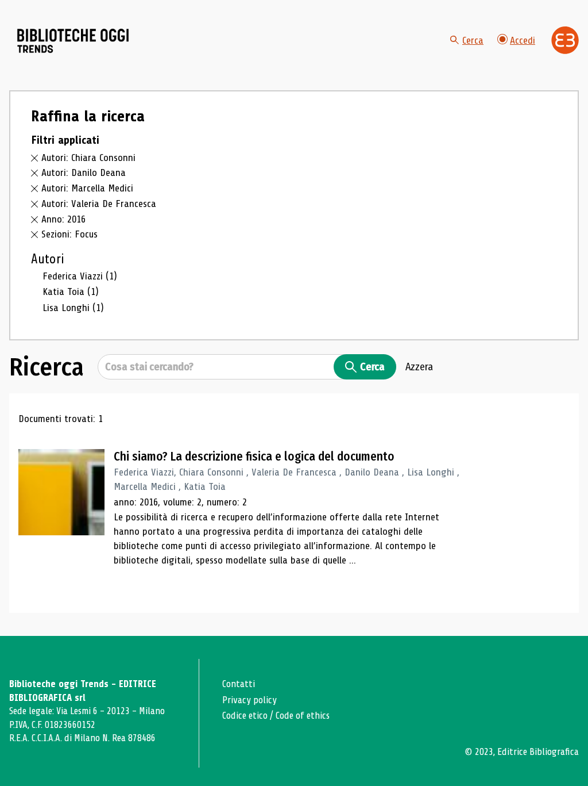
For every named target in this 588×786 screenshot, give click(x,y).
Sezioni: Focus (69, 234)
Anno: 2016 (63, 219)
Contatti (238, 683)
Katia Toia (70, 291)
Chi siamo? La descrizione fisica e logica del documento (254, 456)
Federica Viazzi (79, 276)
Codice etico (245, 715)
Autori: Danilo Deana (83, 172)
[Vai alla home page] (73, 41)
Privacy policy (249, 700)
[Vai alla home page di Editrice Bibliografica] (565, 40)
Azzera (419, 367)
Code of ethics (303, 715)
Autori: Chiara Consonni (88, 157)
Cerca (472, 40)
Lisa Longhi (73, 307)
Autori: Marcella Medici (87, 188)
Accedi (522, 40)
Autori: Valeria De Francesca (98, 203)
